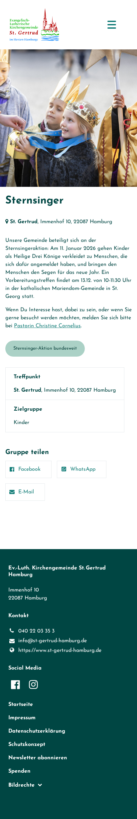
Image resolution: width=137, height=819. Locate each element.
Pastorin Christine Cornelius (47, 326)
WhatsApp (82, 469)
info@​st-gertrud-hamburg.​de (52, 641)
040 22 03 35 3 (36, 631)
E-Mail (26, 492)
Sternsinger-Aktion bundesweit (45, 348)
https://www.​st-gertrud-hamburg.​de (59, 650)
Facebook (29, 469)
